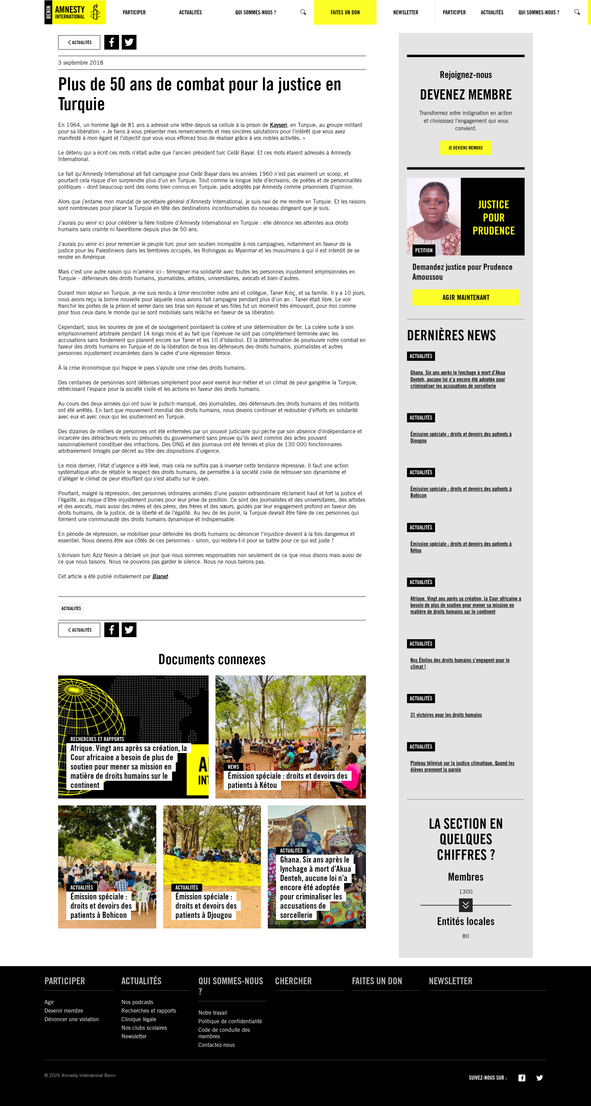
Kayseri (278, 125)
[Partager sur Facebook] (111, 42)
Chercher (293, 981)
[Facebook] (522, 1077)
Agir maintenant (466, 297)
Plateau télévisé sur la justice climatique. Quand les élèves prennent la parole (462, 766)
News (233, 767)
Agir (49, 1002)
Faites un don (377, 981)
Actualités (71, 608)
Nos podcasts (137, 1002)
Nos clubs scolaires (144, 1028)
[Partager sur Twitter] (129, 42)
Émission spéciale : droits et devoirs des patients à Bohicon (101, 906)
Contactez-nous (216, 1045)
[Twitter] (540, 1077)
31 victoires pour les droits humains (446, 715)
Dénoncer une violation (71, 1019)
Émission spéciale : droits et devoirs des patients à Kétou (287, 780)
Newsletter (133, 1036)
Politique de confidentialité (230, 1021)
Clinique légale (138, 1019)
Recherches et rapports (97, 739)
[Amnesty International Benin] (75, 12)
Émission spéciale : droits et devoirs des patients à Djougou (206, 906)
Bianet (160, 576)
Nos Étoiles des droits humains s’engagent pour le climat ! (460, 663)
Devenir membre (63, 1011)
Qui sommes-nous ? (230, 986)
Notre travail (212, 1013)
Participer (64, 981)
